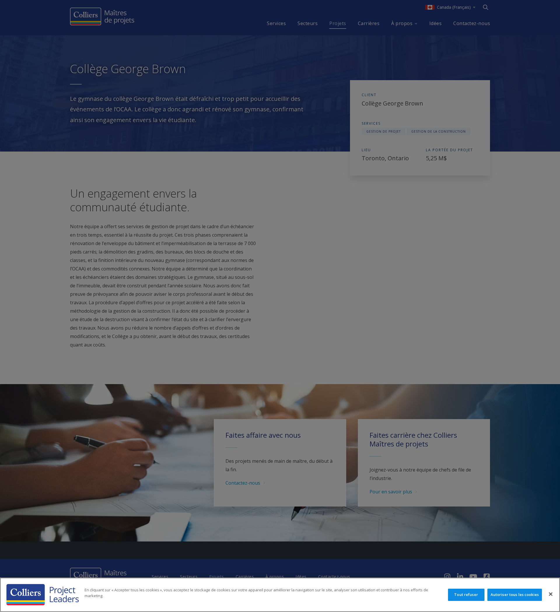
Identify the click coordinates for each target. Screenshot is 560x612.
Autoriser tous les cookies (515, 594)
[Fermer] (550, 594)
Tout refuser (466, 594)
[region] (280, 595)
